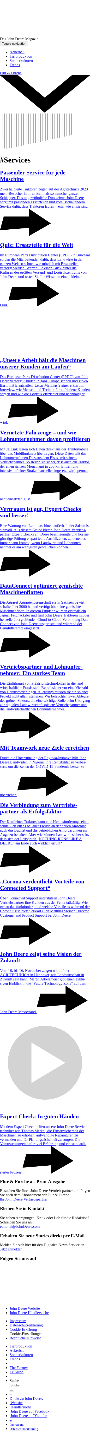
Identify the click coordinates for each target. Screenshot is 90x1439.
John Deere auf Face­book (29, 1411)
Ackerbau (17, 1350)
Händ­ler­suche (20, 1407)
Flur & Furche (11, 73)
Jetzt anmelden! (12, 1249)
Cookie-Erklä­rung (23, 1329)
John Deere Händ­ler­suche (29, 1313)
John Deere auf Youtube (28, 1416)
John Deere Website (25, 1308)
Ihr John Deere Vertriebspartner (24, 1199)
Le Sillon (17, 1372)
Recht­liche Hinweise (25, 1338)
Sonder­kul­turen (21, 1355)
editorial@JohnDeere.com (20, 1226)
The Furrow (19, 1368)
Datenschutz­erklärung (26, 1325)
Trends (15, 1359)
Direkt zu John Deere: (26, 1398)
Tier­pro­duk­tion (21, 1346)
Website (16, 1403)
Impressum (18, 1321)
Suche (14, 1381)
